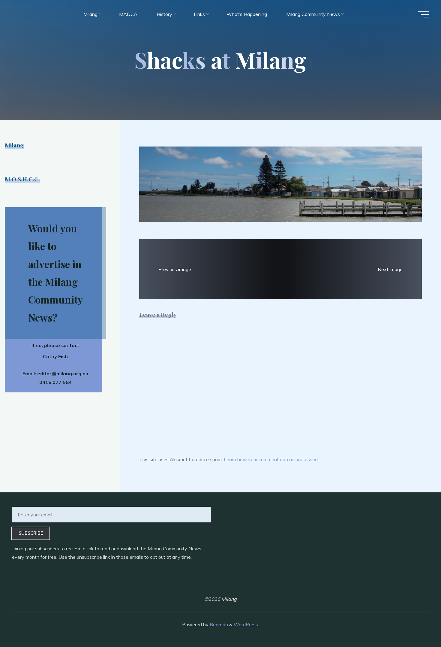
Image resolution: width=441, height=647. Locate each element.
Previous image (174, 269)
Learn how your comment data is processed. (271, 459)
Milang (14, 145)
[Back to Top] (417, 623)
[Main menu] (423, 14)
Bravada (218, 624)
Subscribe (31, 533)
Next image (390, 269)
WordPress (246, 624)
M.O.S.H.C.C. (22, 179)
